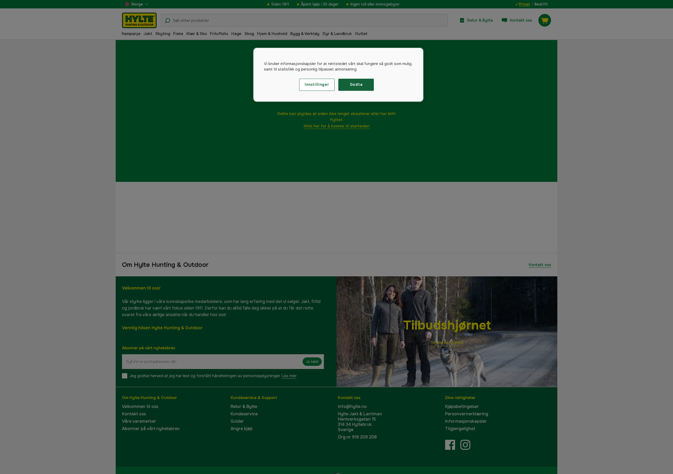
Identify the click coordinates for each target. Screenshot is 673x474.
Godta (356, 84)
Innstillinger (317, 84)
